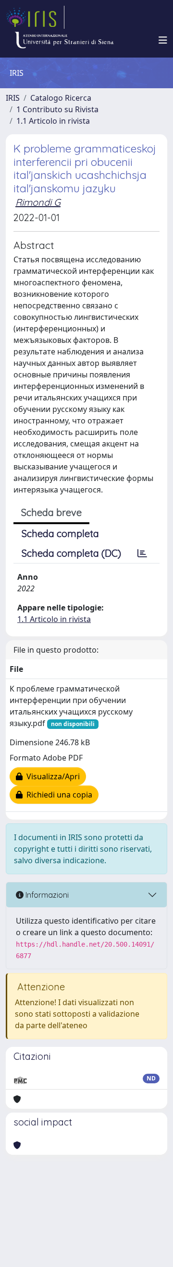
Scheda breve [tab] (51, 512)
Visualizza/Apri (51, 776)
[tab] (142, 553)
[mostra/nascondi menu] (163, 40)
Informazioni (46, 895)
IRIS (13, 98)
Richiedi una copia (57, 794)
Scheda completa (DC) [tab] (71, 553)
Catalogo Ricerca (60, 98)
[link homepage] (35, 17)
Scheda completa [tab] (60, 534)
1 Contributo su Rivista (57, 109)
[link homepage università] (64, 40)
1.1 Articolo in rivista (53, 121)
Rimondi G (38, 202)
